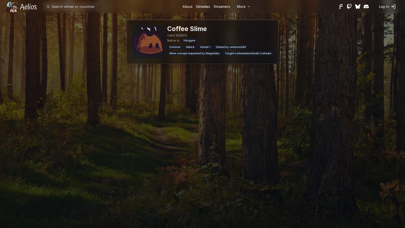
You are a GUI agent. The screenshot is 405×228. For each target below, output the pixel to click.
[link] (23, 6)
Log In (384, 6)
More (241, 6)
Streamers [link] (221, 6)
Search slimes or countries (72, 6)
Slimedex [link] (203, 6)
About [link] (187, 6)
